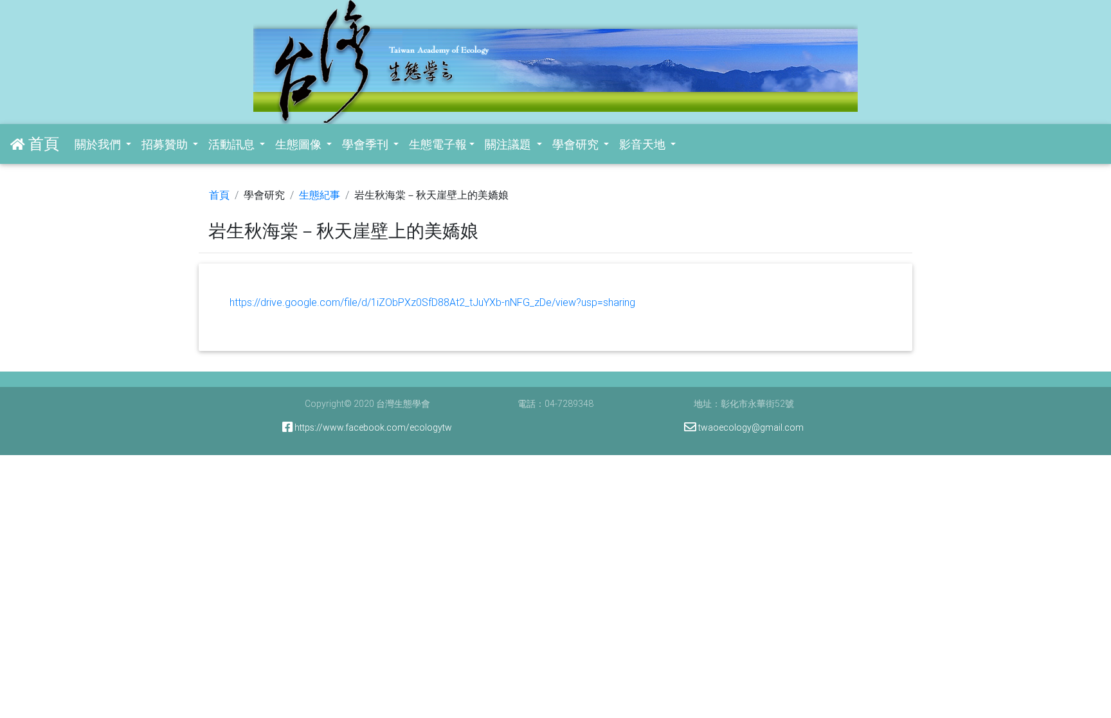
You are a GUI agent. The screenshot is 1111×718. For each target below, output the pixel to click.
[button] (102, 144)
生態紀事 (319, 194)
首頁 (219, 194)
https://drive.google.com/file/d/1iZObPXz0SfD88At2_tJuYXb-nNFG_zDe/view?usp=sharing (432, 302)
